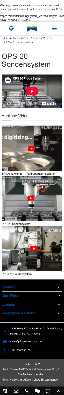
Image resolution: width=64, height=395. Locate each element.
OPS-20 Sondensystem (18, 42)
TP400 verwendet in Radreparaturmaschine (28, 173)
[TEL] (26, 391)
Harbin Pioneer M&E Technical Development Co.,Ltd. (31, 369)
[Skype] (5, 391)
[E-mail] (16, 391)
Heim (7, 38)
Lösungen (9, 304)
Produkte (8, 287)
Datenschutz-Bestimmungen (42, 379)
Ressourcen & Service (26, 38)
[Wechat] (37, 391)
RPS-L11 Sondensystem (17, 274)
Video (46, 38)
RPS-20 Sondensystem (16, 223)
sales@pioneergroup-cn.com (26, 341)
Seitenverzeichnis (13, 379)
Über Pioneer (12, 296)
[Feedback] (48, 391)
